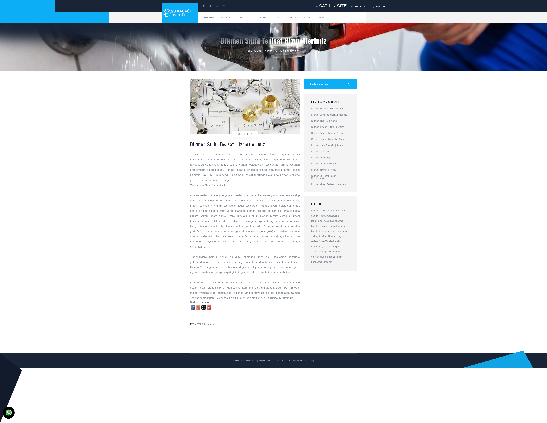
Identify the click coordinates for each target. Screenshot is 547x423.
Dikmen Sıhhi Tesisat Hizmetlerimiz (329, 115)
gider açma (330, 226)
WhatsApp (380, 7)
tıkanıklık (322, 210)
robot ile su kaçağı (320, 221)
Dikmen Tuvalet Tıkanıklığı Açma (327, 127)
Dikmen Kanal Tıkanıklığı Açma (327, 133)
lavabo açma (342, 226)
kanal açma (330, 231)
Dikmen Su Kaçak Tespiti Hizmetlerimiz (324, 177)
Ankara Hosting (307, 361)
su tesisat (327, 262)
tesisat (211, 324)
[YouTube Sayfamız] (217, 6)
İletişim (320, 17)
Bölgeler (278, 17)
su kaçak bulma (319, 236)
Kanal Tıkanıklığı (336, 210)
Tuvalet (329, 241)
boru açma (342, 231)
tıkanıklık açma (318, 216)
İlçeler (294, 17)
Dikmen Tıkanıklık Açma (323, 170)
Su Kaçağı (261, 17)
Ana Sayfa (209, 17)
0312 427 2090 (361, 7)
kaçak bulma (317, 231)
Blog (307, 17)
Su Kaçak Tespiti (319, 251)
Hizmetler (243, 17)
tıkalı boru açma (336, 236)
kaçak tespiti (333, 216)
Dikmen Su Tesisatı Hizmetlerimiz (328, 109)
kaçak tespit (333, 246)
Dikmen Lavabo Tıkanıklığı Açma (327, 139)
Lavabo (337, 241)
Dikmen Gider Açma (321, 151)
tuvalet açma (336, 221)
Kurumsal (226, 17)
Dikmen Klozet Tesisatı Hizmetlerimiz (330, 184)
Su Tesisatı (334, 251)
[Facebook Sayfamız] (210, 6)
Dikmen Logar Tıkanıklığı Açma (327, 145)
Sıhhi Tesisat (329, 257)
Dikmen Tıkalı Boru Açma (324, 121)
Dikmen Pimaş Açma (321, 158)
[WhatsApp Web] (204, 6)
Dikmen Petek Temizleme (324, 164)
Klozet (321, 241)
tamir (339, 257)
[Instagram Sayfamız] (224, 6)
